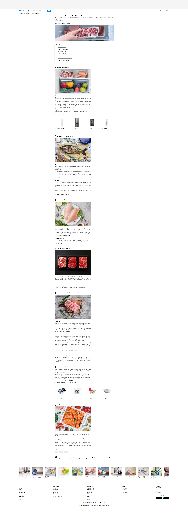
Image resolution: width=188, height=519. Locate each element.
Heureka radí (55, 491)
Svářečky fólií (62, 392)
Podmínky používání (22, 491)
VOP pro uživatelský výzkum (57, 497)
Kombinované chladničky (62, 124)
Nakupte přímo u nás (56, 492)
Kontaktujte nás (158, 487)
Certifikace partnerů (125, 492)
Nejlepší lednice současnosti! (69, 114)
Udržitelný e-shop (124, 495)
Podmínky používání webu (105, 505)
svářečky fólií (71, 380)
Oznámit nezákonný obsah (23, 497)
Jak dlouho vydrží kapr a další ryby (26, 20)
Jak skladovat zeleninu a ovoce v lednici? (63, 194)
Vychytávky (61, 452)
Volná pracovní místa (22, 492)
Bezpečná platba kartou (56, 496)
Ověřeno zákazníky (124, 488)
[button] (73, 350)
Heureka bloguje (21, 495)
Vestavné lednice (107, 124)
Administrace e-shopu (90, 488)
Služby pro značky (90, 493)
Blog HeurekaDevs (22, 496)
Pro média (20, 493)
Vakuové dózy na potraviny (92, 392)
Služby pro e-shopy (90, 491)
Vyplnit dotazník (158, 492)
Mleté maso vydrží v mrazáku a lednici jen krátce (28, 29)
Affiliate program (89, 496)
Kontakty (20, 489)
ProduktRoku (124, 491)
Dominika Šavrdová (63, 23)
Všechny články (62, 459)
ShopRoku (123, 489)
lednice (75, 95)
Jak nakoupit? (55, 488)
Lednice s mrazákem (77, 124)
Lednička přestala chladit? (72, 382)
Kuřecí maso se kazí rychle (25, 22)
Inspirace (23, 13)
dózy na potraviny (67, 235)
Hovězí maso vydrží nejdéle (25, 24)
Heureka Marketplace (90, 492)
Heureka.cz (20, 13)
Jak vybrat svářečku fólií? (60, 382)
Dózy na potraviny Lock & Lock (107, 392)
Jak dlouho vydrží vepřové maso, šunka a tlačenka (28, 26)
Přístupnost (20, 499)
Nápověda (88, 499)
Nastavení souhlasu (56, 493)
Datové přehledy (89, 495)
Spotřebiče (66, 452)
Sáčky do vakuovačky (77, 392)
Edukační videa (89, 497)
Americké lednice (92, 124)
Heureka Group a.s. (89, 505)
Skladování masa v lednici (25, 18)
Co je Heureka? (21, 488)
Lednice (56, 452)
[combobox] (37, 11)
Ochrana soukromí (56, 495)
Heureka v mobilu (55, 489)
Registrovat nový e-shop (91, 489)
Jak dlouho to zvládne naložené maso (26, 31)
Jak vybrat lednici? (58, 114)
